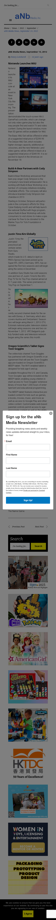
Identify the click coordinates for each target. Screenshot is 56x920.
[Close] (50, 413)
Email (9, 441)
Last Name (11, 468)
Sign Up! (28, 500)
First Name (11, 455)
